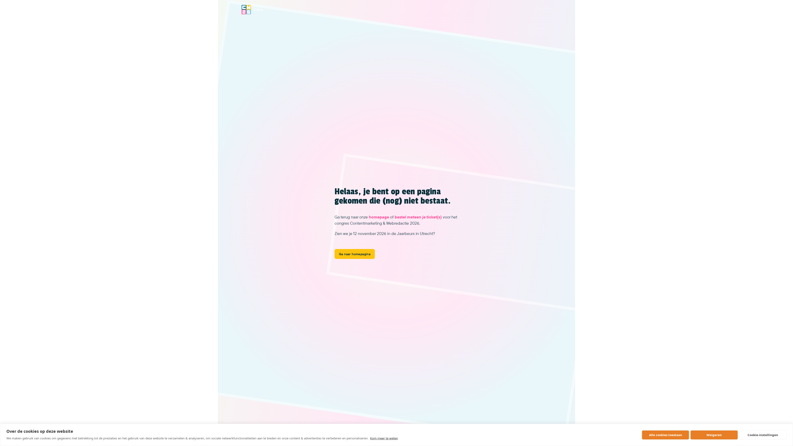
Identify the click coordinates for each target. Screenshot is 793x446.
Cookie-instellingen (763, 435)
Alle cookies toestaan (665, 435)
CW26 (258, 10)
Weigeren (714, 435)
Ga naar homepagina (354, 254)
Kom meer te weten (384, 438)
